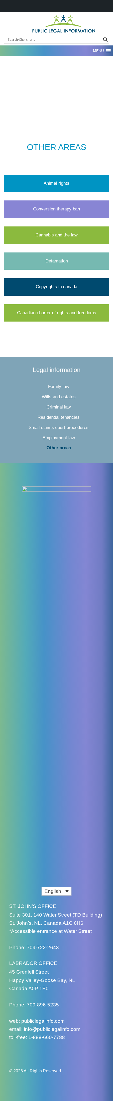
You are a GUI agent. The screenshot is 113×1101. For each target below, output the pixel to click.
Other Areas (59, 447)
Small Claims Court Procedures (59, 427)
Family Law (58, 386)
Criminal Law (59, 407)
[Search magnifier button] (105, 39)
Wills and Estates (59, 396)
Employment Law (59, 437)
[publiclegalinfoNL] (13, 1053)
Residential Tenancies (59, 417)
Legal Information (56, 369)
